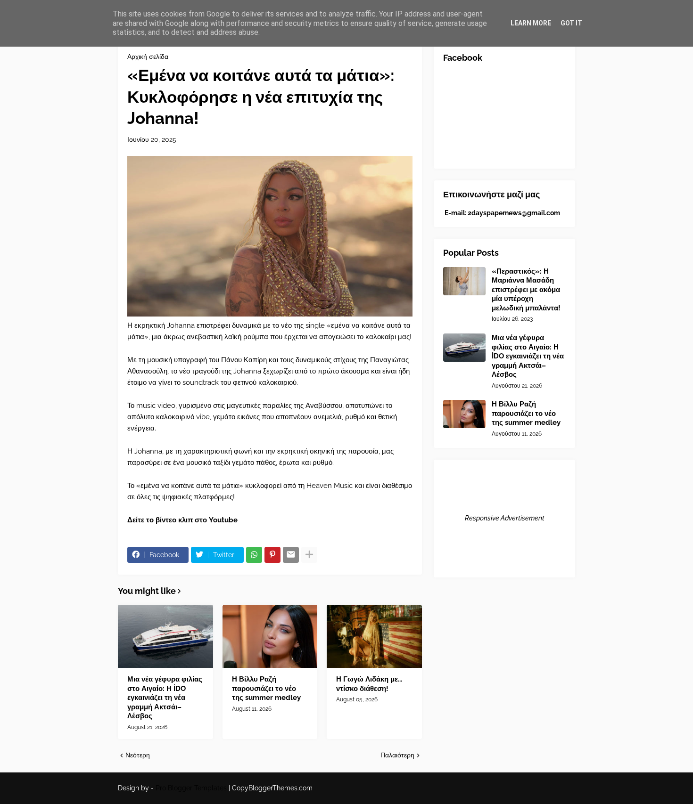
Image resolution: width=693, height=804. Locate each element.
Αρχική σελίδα (147, 56)
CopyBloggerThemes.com (272, 788)
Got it (571, 23)
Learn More (531, 23)
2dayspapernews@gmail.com (514, 213)
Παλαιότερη (397, 755)
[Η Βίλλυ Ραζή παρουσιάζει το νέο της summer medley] (270, 636)
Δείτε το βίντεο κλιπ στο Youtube (182, 520)
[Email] (291, 555)
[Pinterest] (272, 555)
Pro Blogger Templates (191, 788)
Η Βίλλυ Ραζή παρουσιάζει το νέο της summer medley (266, 688)
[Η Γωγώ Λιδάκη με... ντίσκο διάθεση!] (374, 636)
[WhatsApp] (254, 555)
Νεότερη (137, 755)
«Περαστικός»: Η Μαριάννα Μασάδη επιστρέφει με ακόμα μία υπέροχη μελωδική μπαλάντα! (526, 289)
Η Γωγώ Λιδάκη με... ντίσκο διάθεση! (369, 684)
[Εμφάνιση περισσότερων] (309, 555)
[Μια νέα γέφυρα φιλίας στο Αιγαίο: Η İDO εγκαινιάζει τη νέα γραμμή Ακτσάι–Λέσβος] (165, 636)
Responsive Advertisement (504, 518)
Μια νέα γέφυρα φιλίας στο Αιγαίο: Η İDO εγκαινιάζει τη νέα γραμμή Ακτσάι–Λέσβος (164, 697)
